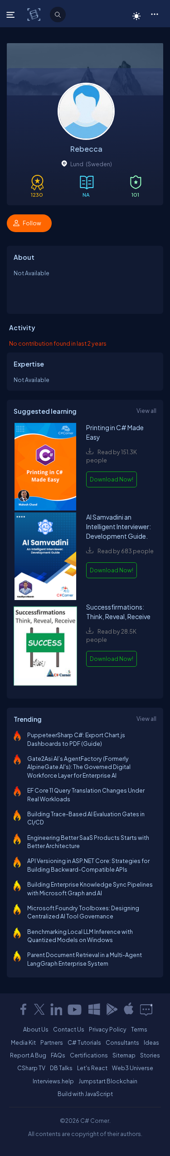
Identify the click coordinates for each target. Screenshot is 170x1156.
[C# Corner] (34, 14)
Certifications (89, 1055)
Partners (51, 1042)
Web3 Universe (132, 1068)
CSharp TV (31, 1068)
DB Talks (61, 1068)
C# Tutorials (84, 1042)
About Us (36, 1029)
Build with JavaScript (85, 1093)
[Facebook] (23, 1009)
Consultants (122, 1042)
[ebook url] (45, 467)
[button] (154, 13)
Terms (139, 1029)
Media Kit (23, 1042)
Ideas (151, 1042)
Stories (150, 1055)
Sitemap (124, 1055)
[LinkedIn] (56, 1009)
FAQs (58, 1055)
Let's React (92, 1068)
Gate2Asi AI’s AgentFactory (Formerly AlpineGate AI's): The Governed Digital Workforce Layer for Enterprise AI (79, 767)
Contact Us (68, 1029)
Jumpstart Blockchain (107, 1081)
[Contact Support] (146, 1009)
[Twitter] (39, 1009)
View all (146, 410)
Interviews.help (53, 1081)
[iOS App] (129, 1009)
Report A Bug (28, 1055)
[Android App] (111, 1009)
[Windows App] (94, 1009)
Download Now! (111, 479)
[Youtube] (75, 1009)
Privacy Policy (107, 1029)
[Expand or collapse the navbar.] (11, 14)
